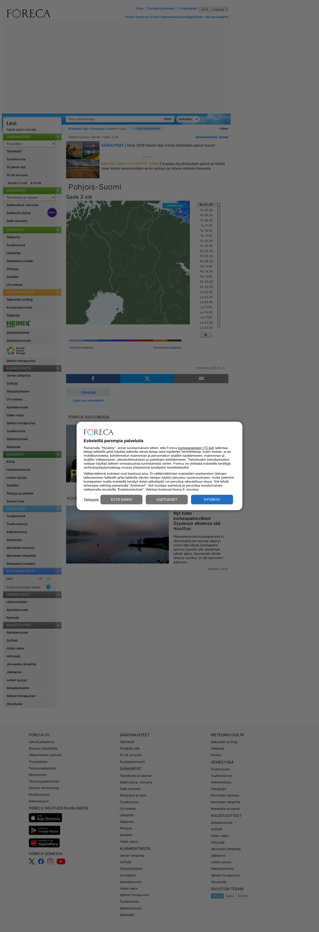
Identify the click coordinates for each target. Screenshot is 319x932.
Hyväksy (212, 500)
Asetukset (166, 500)
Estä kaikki (121, 500)
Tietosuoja (91, 499)
